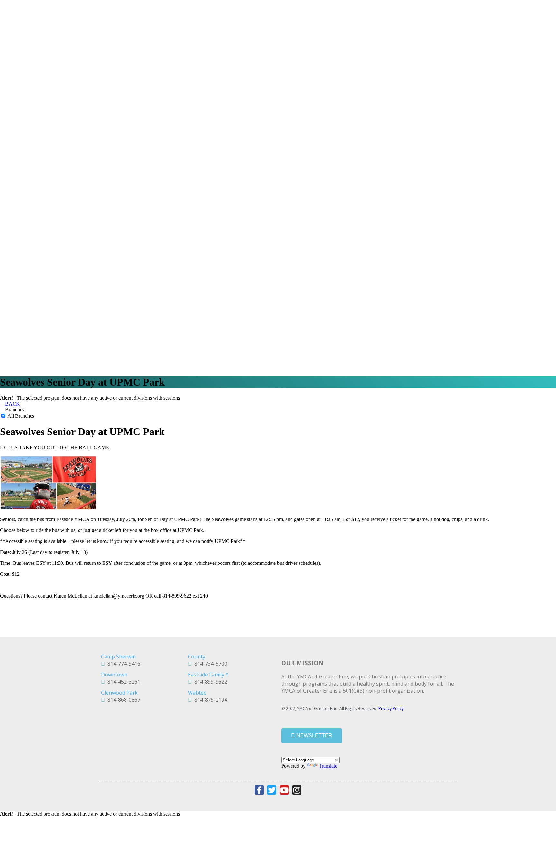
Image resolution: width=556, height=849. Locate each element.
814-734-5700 (209, 663)
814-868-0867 (122, 699)
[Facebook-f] (259, 790)
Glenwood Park (119, 692)
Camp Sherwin (118, 656)
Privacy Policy (390, 708)
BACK (12, 403)
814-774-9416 (122, 663)
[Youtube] (284, 790)
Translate (328, 766)
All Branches (20, 416)
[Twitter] (271, 790)
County (196, 656)
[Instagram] (296, 790)
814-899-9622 (209, 681)
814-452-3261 (122, 681)
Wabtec (197, 692)
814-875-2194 (209, 699)
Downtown (114, 674)
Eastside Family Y (208, 674)
